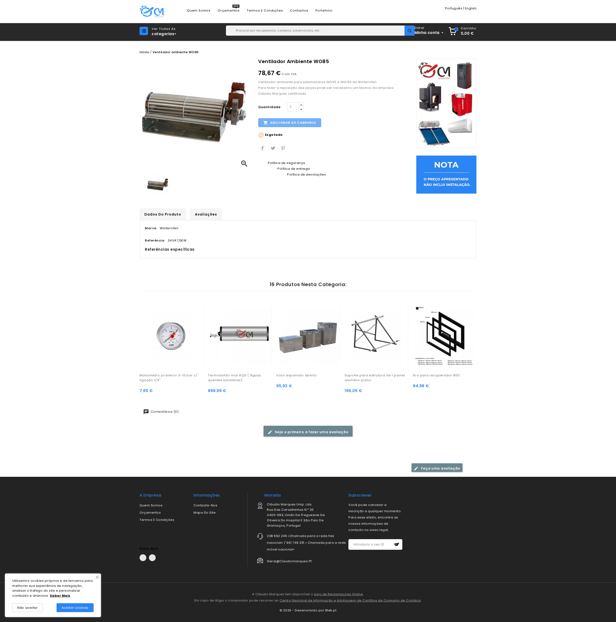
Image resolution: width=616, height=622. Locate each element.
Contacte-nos (205, 505)
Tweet (273, 148)
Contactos (299, 10)
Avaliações (206, 214)
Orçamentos (229, 10)
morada (272, 495)
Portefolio (324, 10)
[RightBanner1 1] (446, 174)
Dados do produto (162, 214)
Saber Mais (60, 595)
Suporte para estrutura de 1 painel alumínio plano (375, 377)
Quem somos (151, 505)
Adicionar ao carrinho (289, 122)
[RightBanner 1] (446, 103)
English (471, 8)
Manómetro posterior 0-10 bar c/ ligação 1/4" (169, 377)
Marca (151, 228)
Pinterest (283, 148)
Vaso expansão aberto (296, 375)
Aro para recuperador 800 (436, 375)
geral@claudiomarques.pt (289, 561)
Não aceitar (27, 607)
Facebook (143, 557)
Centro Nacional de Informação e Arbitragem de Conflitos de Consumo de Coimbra (350, 600)
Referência (154, 240)
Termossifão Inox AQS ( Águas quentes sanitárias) (234, 377)
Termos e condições (157, 519)
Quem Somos (199, 10)
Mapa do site (204, 512)
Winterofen (169, 228)
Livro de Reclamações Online (338, 594)
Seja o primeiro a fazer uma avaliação (311, 432)
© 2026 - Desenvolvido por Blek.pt (308, 610)
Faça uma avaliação (440, 468)
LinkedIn (152, 557)
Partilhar (262, 148)
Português (453, 8)
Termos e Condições (265, 10)
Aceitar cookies (75, 607)
